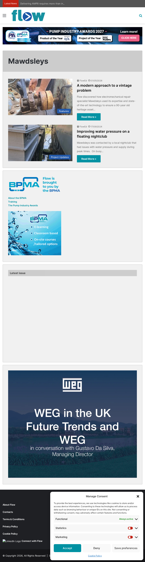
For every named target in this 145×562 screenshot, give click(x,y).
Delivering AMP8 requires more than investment (47, 3)
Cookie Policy (95, 555)
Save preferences (125, 548)
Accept (67, 548)
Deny (96, 548)
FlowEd (83, 80)
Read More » (88, 116)
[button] (138, 496)
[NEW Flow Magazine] (28, 15)
